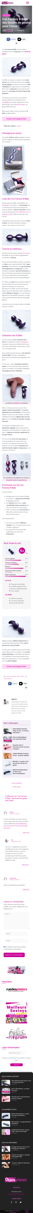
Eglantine (9, 30)
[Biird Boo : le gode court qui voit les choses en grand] (7, 764)
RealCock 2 (18, 403)
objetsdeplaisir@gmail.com (16, 1194)
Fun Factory (26, 253)
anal (8, 676)
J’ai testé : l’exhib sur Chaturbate (21, 1163)
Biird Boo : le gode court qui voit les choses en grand (21, 763)
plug (18, 676)
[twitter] (20, 1202)
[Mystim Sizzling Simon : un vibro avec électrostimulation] (7, 772)
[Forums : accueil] (16, 1033)
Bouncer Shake (20, 104)
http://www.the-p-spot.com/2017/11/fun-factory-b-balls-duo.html (16, 826)
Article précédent (17, 783)
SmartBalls (5, 102)
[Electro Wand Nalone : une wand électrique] (7, 739)
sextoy (22, 676)
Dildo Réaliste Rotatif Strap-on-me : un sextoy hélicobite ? (20, 730)
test (26, 676)
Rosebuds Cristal (11, 480)
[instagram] (16, 1202)
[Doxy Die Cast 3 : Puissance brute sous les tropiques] (7, 747)
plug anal (25, 342)
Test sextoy (6, 15)
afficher (19, 126)
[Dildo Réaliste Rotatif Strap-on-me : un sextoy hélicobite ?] (7, 731)
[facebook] (11, 1202)
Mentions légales (27, 1211)
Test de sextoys (8, 678)
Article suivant (17, 786)
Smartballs (5, 205)
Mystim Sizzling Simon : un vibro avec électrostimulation (20, 771)
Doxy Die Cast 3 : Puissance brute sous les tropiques (21, 747)
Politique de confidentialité (14, 1211)
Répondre (26, 833)
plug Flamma (22, 480)
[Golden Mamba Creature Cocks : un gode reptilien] (7, 756)
